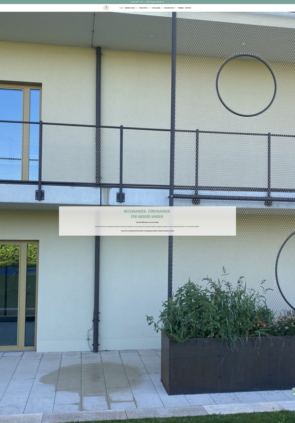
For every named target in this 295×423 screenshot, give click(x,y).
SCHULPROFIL (143, 8)
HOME (121, 8)
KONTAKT (188, 8)
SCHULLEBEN (156, 8)
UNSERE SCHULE (130, 8)
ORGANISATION (169, 8)
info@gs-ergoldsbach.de (157, 2)
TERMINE (181, 8)
